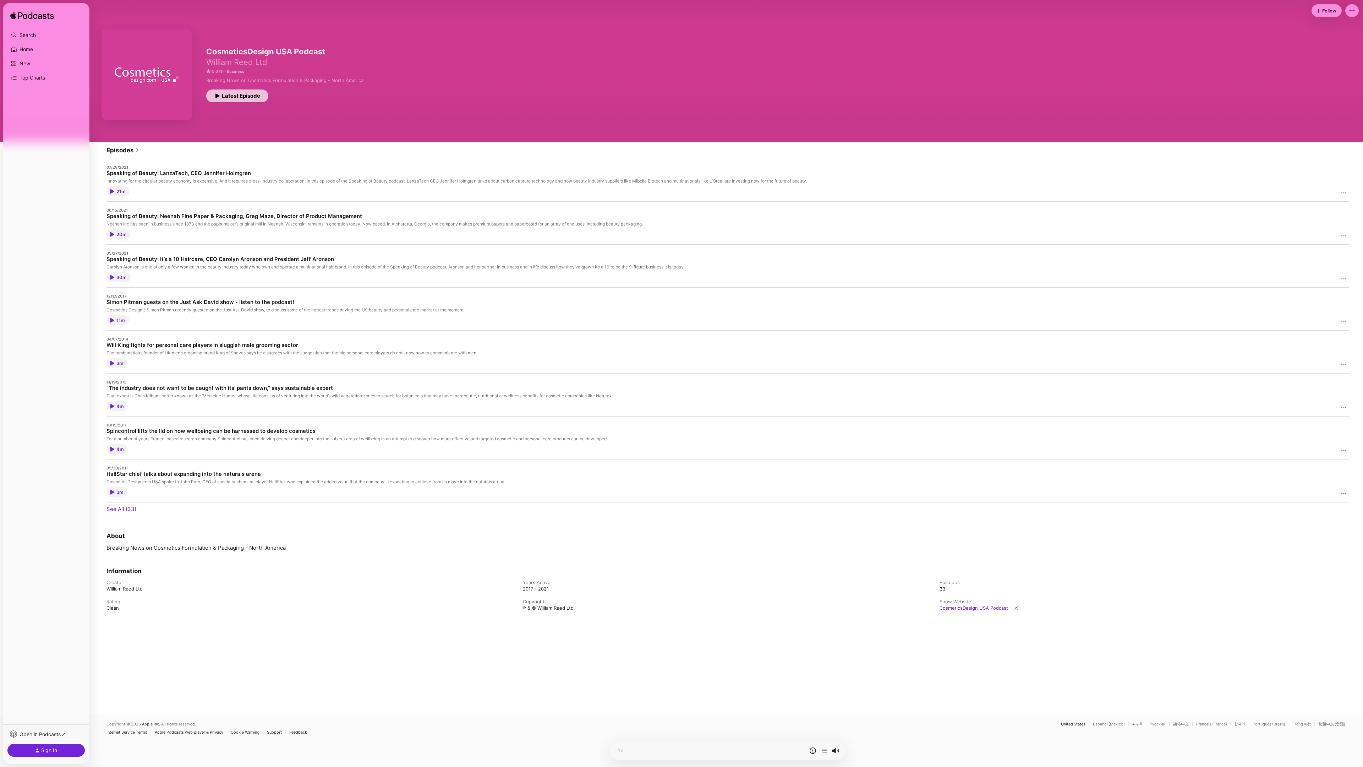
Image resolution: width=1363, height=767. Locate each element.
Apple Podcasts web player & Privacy (189, 732)
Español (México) (1109, 724)
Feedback (298, 732)
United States (1073, 724)
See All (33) (121, 509)
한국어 (1240, 724)
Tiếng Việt (1302, 724)
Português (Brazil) (1269, 724)
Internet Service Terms (126, 732)
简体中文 (1181, 724)
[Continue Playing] (824, 751)
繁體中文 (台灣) (1331, 724)
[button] (46, 35)
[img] (32, 16)
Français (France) (1211, 724)
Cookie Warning (245, 732)
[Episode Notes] (813, 751)
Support (274, 732)
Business (235, 71)
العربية (1137, 724)
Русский (1158, 724)
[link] (122, 150)
